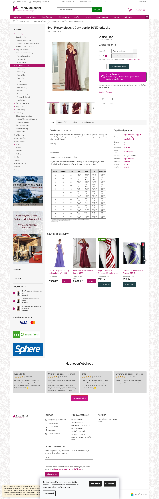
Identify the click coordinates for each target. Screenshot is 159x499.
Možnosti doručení (133, 60)
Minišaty (19, 91)
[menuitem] (17, 17)
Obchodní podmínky (78, 434)
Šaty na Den (20, 106)
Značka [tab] (74, 122)
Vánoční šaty (21, 100)
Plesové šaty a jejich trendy (107, 419)
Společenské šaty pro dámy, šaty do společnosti (132, 136)
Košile (18, 144)
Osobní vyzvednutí (78, 431)
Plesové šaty (20, 110)
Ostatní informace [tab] (87, 122)
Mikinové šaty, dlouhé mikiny (27, 119)
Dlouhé (127, 148)
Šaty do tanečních (22, 103)
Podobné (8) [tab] (62, 122)
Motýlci (18, 154)
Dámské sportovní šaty (24, 116)
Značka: (54, 31)
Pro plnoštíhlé (21, 59)
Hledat (97, 10)
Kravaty (19, 151)
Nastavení (49, 493)
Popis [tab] (52, 122)
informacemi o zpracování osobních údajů (67, 469)
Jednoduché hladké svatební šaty (28, 43)
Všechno (17, 166)
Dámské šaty (18, 34)
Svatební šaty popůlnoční (25, 46)
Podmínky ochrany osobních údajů (81, 438)
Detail (66, 281)
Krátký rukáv (129, 152)
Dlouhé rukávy (22, 62)
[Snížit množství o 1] (107, 68)
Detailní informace (105, 92)
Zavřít (118, 99)
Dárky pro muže (19, 141)
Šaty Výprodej (19, 135)
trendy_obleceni (54, 433)
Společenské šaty (22, 65)
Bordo (126, 145)
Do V (126, 164)
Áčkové (127, 161)
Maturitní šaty (21, 75)
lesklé (126, 167)
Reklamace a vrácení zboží (80, 425)
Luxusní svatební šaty (24, 40)
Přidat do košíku (120, 67)
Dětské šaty (20, 132)
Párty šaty (20, 78)
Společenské (129, 159)
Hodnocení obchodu (79, 363)
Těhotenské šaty (22, 128)
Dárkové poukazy (20, 163)
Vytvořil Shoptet (141, 494)
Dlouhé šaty (21, 72)
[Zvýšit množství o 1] (107, 65)
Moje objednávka (68, 2)
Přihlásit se (52, 474)
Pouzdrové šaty (22, 94)
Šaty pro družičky (22, 50)
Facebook (52, 430)
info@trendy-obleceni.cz (57, 420)
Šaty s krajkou (22, 84)
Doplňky (16, 157)
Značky (16, 170)
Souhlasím (109, 483)
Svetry (18, 147)
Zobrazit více (79, 398)
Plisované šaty (22, 87)
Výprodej (17, 160)
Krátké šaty (21, 69)
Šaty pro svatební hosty (24, 53)
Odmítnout (95, 483)
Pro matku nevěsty (23, 56)
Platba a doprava (77, 428)
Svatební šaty (21, 37)
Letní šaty (19, 113)
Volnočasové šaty (23, 122)
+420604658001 (53, 423)
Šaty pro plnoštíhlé (22, 125)
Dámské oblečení (20, 138)
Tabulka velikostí (85, 2)
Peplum (19, 81)
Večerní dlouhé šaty (24, 97)
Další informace (64, 487)
